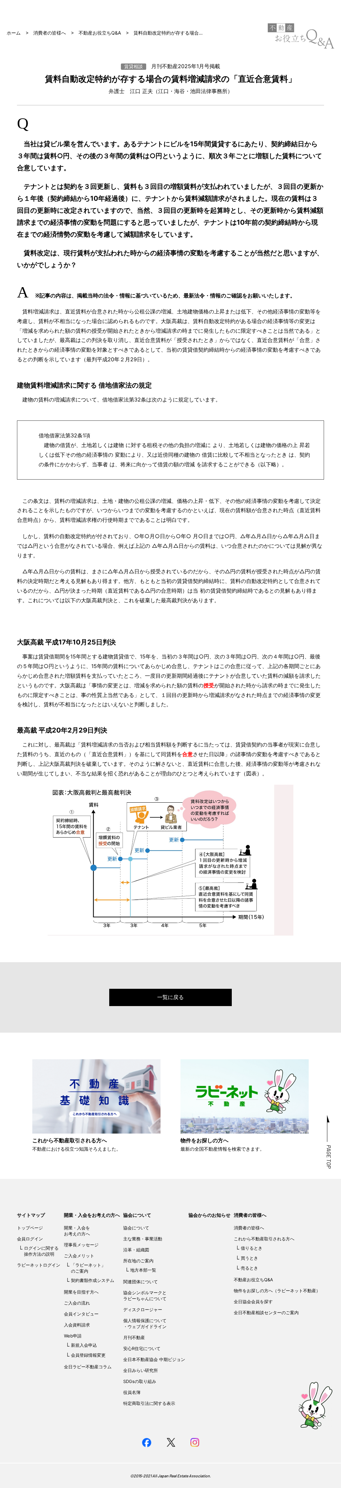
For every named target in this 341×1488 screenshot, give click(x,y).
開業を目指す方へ (81, 1292)
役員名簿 (132, 1392)
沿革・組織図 (136, 1249)
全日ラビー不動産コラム (88, 1366)
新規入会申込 (84, 1345)
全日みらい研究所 (140, 1370)
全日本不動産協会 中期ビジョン (154, 1359)
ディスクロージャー (142, 1309)
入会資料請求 (77, 1324)
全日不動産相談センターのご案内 (266, 1312)
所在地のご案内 (138, 1260)
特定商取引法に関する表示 (149, 1403)
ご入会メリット (79, 1255)
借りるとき (251, 1248)
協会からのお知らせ (209, 1215)
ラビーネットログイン (38, 1265)
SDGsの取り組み (139, 1381)
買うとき (249, 1258)
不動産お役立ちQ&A (100, 33)
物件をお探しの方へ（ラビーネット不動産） (277, 1290)
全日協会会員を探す (253, 1301)
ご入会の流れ (77, 1303)
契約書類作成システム (92, 1280)
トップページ (30, 1227)
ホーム (14, 33)
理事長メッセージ (81, 1244)
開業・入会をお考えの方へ (92, 1215)
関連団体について (140, 1281)
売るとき (249, 1268)
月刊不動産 (134, 1337)
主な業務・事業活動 (142, 1238)
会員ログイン (30, 1238)
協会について (137, 1215)
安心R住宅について (142, 1348)
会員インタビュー (81, 1313)
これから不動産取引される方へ (264, 1238)
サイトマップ (31, 1215)
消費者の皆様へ (49, 33)
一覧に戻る (170, 997)
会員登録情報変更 (88, 1355)
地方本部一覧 (143, 1270)
